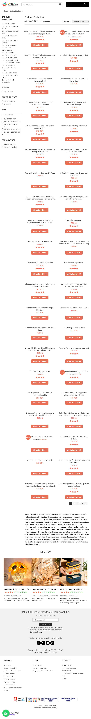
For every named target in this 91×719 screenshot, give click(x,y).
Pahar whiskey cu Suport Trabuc (74, 126)
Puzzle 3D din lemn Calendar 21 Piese (40, 173)
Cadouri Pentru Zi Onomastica (8, 81)
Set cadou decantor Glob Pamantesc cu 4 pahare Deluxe (39, 56)
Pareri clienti (37, 665)
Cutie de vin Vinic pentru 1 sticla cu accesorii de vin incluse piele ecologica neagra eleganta (40, 197)
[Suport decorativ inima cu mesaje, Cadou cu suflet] (45, 572)
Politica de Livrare (10, 679)
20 (82, 503)
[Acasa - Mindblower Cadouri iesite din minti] (10, 4)
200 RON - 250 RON (10, 132)
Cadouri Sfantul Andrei (10, 60)
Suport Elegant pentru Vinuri (74, 328)
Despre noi (7, 665)
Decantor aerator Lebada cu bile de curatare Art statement (40, 103)
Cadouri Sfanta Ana (8, 65)
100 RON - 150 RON (10, 124)
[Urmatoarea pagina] (85, 503)
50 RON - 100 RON (10, 122)
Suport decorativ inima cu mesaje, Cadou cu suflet (52, 589)
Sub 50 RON (8, 119)
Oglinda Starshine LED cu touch (39, 460)
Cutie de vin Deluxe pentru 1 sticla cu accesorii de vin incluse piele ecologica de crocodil (74, 414)
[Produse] (70, 5)
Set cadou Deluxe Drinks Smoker (40, 263)
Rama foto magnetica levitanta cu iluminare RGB (40, 80)
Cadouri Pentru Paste (9, 58)
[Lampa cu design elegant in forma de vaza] (18, 572)
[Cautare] (60, 4)
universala (7, 91)
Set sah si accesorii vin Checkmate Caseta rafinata (74, 174)
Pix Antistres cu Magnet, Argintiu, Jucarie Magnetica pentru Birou (40, 221)
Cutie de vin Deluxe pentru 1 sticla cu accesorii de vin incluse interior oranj (74, 242)
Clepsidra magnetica (74, 220)
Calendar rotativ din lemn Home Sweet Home (40, 329)
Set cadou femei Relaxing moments (74, 371)
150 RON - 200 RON (10, 129)
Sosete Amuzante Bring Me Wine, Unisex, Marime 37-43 (74, 285)
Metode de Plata (9, 682)
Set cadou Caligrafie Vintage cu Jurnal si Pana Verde (74, 461)
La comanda (8, 101)
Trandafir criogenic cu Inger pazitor (74, 55)
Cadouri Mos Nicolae (9, 45)
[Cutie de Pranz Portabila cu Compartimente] (73, 572)
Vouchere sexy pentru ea (40, 371)
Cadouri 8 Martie (8, 53)
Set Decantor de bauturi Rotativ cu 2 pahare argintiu (39, 127)
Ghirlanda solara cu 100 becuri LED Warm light (74, 80)
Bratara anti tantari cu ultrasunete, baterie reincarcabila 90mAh (40, 414)
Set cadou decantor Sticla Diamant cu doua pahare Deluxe (40, 150)
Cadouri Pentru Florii (9, 55)
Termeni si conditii (10, 668)
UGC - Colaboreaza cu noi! (13, 688)
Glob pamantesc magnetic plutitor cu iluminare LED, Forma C (40, 285)
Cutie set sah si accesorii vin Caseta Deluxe (74, 437)
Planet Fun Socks (10, 147)
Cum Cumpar (8, 676)
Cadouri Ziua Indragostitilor (7, 49)
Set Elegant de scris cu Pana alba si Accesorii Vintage (74, 103)
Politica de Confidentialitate (13, 671)
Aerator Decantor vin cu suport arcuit (74, 348)
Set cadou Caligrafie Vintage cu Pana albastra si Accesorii (73, 197)
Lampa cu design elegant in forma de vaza (21, 589)
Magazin (8, 660)
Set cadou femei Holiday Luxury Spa (40, 436)
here (40, 632)
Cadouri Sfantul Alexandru (11, 63)
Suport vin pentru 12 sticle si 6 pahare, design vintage (74, 485)
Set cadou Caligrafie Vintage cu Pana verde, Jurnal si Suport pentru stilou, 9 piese (40, 485)
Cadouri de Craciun (8, 24)
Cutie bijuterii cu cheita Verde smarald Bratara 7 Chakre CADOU (74, 32)
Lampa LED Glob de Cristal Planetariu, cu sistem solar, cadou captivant (40, 349)
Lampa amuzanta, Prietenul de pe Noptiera (39, 309)
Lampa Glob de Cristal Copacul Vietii (74, 308)
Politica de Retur (9, 685)
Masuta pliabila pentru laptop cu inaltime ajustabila (40, 394)
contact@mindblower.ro (47, 652)
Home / (7, 11)
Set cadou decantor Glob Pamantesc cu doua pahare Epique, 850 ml (39, 32)
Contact (6, 690)
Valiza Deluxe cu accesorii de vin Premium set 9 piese (74, 150)
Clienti (36, 660)
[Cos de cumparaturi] (84, 4)
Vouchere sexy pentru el (74, 263)
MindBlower (8, 144)
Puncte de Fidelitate (40, 668)
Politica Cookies (9, 674)
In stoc (6, 104)
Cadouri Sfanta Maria (9, 73)
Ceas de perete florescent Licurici (40, 241)
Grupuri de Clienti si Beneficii (43, 671)
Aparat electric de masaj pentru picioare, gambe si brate (74, 394)
